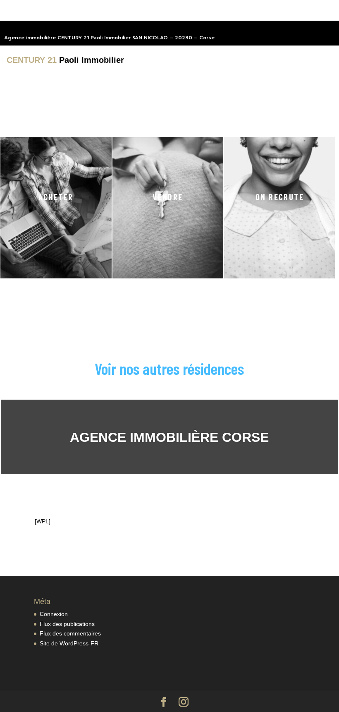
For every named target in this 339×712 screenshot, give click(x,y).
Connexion (54, 614)
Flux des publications (67, 624)
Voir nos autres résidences (169, 368)
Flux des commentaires (70, 633)
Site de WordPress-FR (69, 643)
